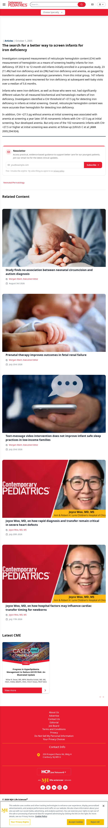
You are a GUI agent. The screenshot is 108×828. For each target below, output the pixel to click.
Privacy (54, 732)
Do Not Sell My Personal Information (54, 735)
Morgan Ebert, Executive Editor (23, 279)
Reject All (95, 822)
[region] (54, 814)
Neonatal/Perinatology (13, 182)
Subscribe (91, 165)
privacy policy (59, 171)
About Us (54, 712)
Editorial (54, 722)
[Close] (103, 806)
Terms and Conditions (54, 729)
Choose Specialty (51, 12)
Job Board (54, 725)
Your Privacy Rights (20, 822)
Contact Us (54, 719)
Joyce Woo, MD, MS (18, 529)
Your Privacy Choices (54, 739)
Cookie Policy (41, 816)
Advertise (54, 715)
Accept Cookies (76, 822)
